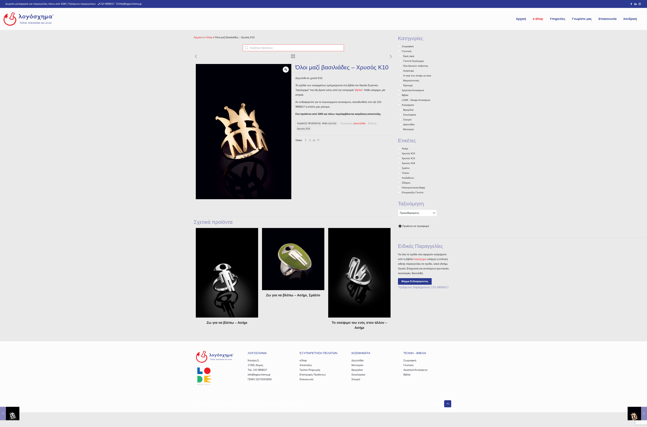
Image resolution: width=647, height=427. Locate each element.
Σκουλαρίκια (358, 374)
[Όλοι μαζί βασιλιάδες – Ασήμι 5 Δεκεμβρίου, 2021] (9, 413)
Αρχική (198, 37)
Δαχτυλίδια (357, 360)
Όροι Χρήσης (247, 404)
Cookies (293, 404)
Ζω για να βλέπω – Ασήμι (227, 322)
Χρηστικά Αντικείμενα (415, 369)
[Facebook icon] (631, 4)
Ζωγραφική (409, 360)
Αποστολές (306, 365)
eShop (303, 360)
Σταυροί (355, 379)
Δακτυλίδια (359, 123)
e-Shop (208, 37)
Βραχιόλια (357, 369)
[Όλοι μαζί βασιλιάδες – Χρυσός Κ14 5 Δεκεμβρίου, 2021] (637, 413)
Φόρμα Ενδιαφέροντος (414, 281)
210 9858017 (107, 3)
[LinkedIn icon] (635, 4)
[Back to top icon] (447, 403)
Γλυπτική (408, 365)
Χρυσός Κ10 (303, 128)
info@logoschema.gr (130, 3)
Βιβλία (406, 374)
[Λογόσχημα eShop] (28, 19)
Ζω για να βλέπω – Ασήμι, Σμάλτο (293, 295)
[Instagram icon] (639, 4)
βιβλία (358, 90)
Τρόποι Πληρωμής (310, 369)
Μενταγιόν (357, 365)
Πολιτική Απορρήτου (271, 404)
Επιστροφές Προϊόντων (313, 374)
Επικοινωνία (306, 379)
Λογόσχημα (419, 259)
